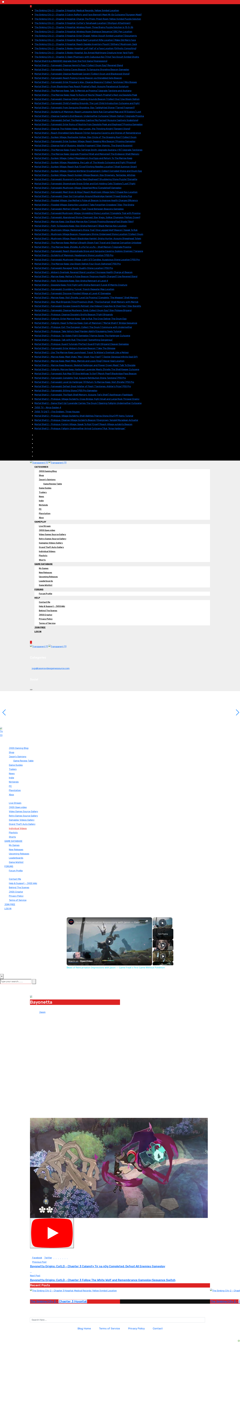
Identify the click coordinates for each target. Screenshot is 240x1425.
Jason (42, 1012)
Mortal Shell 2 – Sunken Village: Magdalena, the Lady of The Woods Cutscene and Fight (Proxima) (85, 162)
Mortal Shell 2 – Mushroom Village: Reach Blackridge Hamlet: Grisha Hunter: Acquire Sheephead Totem (87, 238)
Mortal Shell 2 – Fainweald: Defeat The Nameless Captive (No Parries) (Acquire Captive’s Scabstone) (86, 120)
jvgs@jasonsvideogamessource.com (51, 668)
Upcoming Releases (48, 577)
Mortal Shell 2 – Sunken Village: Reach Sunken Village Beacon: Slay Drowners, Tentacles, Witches (84, 175)
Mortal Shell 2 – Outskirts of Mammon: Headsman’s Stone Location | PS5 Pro (73, 255)
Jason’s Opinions (47, 479)
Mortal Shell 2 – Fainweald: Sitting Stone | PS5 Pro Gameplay (65, 390)
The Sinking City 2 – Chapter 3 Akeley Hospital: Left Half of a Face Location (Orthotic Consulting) (85, 48)
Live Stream (45, 526)
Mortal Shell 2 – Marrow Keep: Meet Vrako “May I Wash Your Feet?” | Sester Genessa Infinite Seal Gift (86, 356)
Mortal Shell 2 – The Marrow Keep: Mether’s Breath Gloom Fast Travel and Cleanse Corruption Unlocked (87, 242)
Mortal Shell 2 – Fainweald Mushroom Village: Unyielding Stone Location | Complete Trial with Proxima (87, 213)
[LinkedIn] (55, 1257)
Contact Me (44, 602)
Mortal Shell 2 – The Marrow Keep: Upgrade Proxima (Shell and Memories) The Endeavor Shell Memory (86, 154)
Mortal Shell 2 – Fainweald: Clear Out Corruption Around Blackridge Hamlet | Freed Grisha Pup (83, 196)
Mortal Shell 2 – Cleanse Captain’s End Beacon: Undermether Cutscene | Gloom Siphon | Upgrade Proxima (89, 116)
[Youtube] (53, 1257)
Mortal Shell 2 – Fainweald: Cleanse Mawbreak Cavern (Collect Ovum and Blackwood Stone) (81, 74)
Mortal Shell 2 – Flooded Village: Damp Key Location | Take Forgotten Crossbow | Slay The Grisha (84, 204)
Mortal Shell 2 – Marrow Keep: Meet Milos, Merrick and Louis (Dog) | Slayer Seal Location (79, 361)
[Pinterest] (57, 1257)
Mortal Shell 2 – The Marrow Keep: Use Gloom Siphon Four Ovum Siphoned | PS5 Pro (77, 264)
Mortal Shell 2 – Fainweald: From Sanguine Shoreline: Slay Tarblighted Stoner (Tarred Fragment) (84, 107)
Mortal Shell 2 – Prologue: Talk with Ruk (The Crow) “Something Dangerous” (73, 340)
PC (40, 509)
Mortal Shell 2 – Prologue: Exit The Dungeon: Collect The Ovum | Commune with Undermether (83, 327)
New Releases (45, 572)
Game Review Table (52, 484)
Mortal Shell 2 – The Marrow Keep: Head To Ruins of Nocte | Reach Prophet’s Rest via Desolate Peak (85, 95)
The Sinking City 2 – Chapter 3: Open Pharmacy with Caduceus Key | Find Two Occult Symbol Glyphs (86, 57)
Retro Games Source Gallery (52, 539)
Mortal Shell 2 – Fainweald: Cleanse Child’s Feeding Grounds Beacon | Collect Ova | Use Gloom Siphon (87, 99)
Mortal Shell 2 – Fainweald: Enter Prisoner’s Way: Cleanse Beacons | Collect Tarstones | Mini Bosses (85, 82)
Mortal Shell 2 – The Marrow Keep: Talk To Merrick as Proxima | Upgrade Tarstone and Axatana (82, 90)
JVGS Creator (45, 615)
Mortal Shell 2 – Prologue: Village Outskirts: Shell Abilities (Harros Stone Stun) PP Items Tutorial (83, 416)
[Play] (163, 945)
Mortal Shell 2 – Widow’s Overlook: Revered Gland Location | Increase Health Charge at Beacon (83, 272)
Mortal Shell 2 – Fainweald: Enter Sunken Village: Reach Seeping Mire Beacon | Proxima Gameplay (84, 141)
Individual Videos (47, 551)
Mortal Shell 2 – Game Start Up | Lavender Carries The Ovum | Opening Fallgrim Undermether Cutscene (88, 403)
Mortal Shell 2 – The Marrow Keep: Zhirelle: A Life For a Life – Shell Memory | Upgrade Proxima (82, 247)
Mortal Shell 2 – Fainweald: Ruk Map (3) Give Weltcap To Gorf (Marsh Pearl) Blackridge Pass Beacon (85, 373)
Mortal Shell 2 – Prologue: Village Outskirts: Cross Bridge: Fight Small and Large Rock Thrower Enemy (86, 399)
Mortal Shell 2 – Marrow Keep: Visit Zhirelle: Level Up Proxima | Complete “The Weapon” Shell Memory (86, 297)
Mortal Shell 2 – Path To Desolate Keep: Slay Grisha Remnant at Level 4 (71, 280)
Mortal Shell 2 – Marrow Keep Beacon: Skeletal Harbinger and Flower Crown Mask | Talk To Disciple (84, 365)
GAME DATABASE (43, 564)
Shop (41, 475)
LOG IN (37, 631)
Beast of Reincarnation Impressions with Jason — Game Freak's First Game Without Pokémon (109, 922)
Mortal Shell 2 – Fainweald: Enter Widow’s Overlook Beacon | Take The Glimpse (74, 348)
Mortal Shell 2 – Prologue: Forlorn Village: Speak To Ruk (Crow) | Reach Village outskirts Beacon (83, 424)
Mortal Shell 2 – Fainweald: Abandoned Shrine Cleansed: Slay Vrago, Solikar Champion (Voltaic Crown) (87, 217)
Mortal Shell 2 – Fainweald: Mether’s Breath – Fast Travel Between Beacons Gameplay (79, 209)
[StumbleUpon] (64, 1257)
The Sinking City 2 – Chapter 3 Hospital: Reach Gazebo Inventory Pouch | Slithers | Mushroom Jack (85, 44)
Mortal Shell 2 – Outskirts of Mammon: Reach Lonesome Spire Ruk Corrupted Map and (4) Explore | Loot (87, 111)
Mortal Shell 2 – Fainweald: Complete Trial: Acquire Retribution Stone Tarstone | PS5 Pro (80, 378)
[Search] (31, 638)
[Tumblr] (66, 1257)
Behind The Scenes (48, 611)
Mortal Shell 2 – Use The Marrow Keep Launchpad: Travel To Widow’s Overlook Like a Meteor (81, 352)
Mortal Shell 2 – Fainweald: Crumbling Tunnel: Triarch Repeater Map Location (74, 289)
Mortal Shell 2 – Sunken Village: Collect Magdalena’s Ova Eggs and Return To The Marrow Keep (83, 158)
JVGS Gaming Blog (48, 471)
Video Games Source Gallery (52, 534)
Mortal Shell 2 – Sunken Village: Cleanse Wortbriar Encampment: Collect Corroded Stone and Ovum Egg (88, 171)
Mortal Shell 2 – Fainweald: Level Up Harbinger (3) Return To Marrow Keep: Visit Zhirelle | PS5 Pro (84, 382)
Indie (41, 501)
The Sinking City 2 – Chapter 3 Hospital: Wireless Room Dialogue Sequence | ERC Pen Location (83, 31)
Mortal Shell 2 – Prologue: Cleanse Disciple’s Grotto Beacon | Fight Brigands (73, 314)
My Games (43, 568)
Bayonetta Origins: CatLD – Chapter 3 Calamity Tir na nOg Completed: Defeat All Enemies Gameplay (97, 1266)
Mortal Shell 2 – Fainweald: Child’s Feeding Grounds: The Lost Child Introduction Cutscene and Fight (87, 103)
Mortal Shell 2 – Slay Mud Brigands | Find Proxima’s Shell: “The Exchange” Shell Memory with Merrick (86, 302)
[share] (146, 920)
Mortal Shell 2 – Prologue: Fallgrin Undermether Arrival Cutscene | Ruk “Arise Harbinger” (80, 428)
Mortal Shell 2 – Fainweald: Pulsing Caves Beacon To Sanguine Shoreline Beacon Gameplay (81, 69)
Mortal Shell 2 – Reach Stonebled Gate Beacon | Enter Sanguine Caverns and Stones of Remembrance (87, 133)
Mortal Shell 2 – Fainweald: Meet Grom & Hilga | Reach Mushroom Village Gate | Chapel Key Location (86, 192)
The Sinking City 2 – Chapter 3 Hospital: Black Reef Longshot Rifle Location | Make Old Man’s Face (85, 40)
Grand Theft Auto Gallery (51, 547)
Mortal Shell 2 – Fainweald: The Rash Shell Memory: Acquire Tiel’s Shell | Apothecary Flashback (83, 394)
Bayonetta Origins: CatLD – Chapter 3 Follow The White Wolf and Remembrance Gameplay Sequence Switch (102, 1280)
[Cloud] (62, 1257)
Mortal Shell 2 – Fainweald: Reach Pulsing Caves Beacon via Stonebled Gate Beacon (78, 78)
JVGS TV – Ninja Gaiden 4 (47, 407)
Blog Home (84, 1328)
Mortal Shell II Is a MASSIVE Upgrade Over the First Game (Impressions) (70, 61)
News (41, 496)
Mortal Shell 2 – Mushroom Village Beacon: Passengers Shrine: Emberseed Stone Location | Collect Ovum (88, 234)
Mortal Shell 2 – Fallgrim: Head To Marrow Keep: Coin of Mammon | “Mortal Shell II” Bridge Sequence (85, 323)
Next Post (35, 1275)
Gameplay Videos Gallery (51, 543)
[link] (71, 922)
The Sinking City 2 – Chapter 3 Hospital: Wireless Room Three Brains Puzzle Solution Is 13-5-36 (83, 27)
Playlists (43, 555)
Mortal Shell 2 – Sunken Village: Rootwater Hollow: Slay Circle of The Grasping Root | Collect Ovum (85, 137)
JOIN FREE (40, 627)
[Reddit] (68, 1257)
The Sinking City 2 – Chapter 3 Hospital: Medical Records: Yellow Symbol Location (76, 10)
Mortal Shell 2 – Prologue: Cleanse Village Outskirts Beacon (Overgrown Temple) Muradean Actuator (86, 420)
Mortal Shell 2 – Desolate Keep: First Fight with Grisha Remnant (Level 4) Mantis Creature (80, 285)
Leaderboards (46, 581)
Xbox (41, 518)
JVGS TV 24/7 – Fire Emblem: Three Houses (57, 411)
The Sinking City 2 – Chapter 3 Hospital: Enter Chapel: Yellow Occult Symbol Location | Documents (85, 35)
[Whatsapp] (60, 1257)
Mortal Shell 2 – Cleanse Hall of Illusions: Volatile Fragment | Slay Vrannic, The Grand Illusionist (83, 145)
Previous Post (39, 1262)
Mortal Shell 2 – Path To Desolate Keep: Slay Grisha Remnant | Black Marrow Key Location (80, 226)
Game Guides (45, 488)
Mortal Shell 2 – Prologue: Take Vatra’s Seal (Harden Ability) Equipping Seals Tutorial (77, 331)
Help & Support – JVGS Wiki (52, 606)
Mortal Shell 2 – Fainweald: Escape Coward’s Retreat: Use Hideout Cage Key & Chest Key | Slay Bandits (87, 306)
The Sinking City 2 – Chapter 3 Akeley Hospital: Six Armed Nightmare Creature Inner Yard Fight (83, 52)
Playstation (44, 513)
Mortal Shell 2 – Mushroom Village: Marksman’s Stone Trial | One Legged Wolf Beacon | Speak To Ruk (86, 230)
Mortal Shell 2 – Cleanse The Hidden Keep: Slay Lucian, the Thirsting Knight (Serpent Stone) (82, 128)
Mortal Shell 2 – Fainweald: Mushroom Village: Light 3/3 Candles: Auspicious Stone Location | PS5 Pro (87, 259)
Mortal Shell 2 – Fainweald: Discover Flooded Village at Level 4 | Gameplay (72, 293)
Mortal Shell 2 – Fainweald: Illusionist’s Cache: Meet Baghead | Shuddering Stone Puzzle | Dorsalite (85, 179)
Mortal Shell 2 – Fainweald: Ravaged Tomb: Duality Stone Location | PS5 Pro (73, 268)
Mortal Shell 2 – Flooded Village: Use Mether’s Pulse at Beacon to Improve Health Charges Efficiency (86, 200)
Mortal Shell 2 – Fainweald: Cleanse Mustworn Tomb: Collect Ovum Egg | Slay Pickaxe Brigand (83, 310)
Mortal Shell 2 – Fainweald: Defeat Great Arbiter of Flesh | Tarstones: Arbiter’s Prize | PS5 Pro (82, 386)
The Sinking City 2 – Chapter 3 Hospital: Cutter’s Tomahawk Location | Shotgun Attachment (82, 23)
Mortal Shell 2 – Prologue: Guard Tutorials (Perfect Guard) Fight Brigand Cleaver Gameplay (81, 344)
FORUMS (38, 589)
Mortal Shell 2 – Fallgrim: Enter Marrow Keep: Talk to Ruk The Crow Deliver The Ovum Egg (80, 318)
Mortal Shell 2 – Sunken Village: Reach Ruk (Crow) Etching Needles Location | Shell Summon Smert (85, 166)
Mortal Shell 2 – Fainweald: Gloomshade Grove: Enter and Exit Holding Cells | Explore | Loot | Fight (84, 183)
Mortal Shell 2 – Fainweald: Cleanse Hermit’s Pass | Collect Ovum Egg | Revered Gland (78, 65)
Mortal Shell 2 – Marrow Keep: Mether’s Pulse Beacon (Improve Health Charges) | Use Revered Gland (85, 276)
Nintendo (43, 505)
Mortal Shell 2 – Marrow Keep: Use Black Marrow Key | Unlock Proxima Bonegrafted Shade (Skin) (83, 221)
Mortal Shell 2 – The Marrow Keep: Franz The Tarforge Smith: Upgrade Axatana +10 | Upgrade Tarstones (88, 150)
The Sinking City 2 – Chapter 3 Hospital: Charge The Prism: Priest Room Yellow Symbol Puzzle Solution (87, 19)
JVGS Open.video (47, 530)
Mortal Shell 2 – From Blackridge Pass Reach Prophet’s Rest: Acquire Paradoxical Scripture (81, 86)
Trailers (43, 492)
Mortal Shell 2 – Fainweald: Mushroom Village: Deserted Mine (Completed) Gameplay (78, 187)
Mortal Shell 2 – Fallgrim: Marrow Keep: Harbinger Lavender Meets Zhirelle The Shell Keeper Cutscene (86, 369)
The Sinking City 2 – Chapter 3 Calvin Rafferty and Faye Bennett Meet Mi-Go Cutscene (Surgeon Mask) (88, 14)
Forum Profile (45, 594)
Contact (158, 1328)
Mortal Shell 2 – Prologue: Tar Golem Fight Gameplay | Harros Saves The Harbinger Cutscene (82, 335)
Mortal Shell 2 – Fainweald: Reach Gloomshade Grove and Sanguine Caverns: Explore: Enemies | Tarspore (88, 251)
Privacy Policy (45, 619)
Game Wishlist (45, 585)
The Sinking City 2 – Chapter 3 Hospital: (58, 1301)
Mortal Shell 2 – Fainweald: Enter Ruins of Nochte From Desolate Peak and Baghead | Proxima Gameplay (88, 124)
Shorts (42, 560)
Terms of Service (47, 623)
